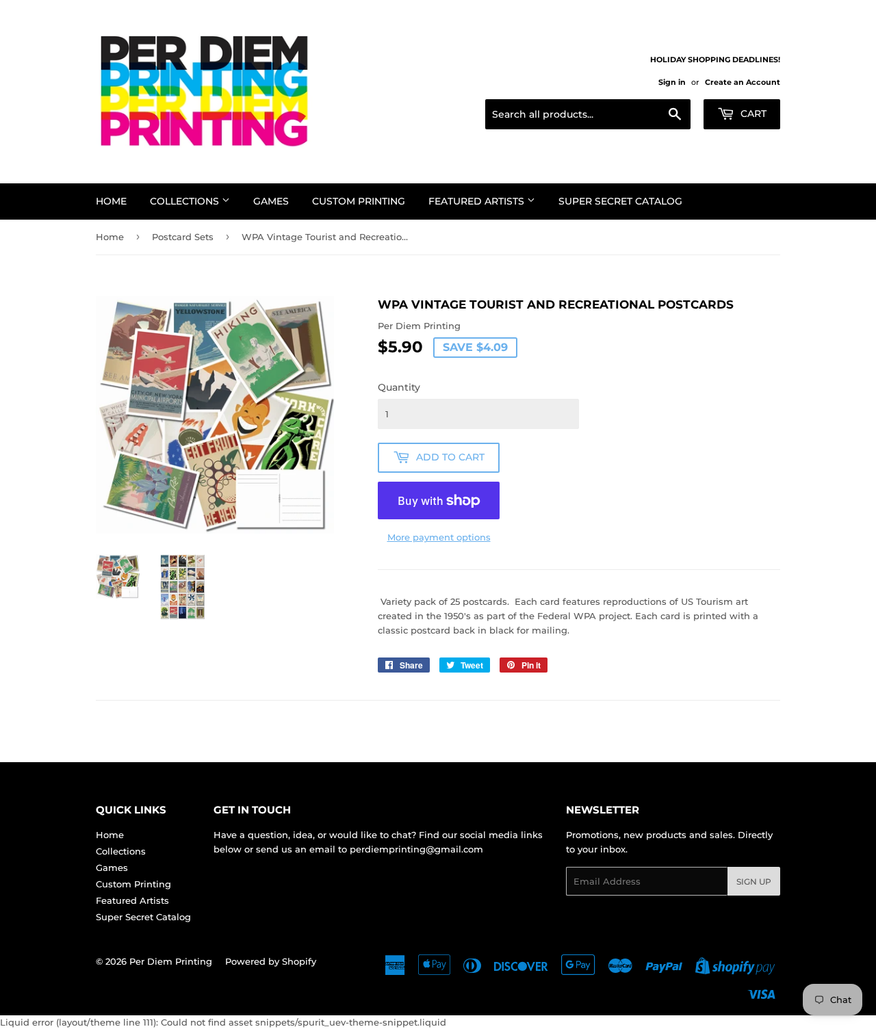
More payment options (439, 537)
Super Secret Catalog (620, 201)
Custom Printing (358, 201)
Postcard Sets (183, 236)
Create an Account (742, 82)
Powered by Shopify (270, 961)
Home (111, 201)
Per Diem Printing (170, 961)
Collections (186, 201)
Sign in (672, 82)
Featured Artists (477, 201)
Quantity (399, 387)
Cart (752, 113)
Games (271, 201)
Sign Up (753, 881)
